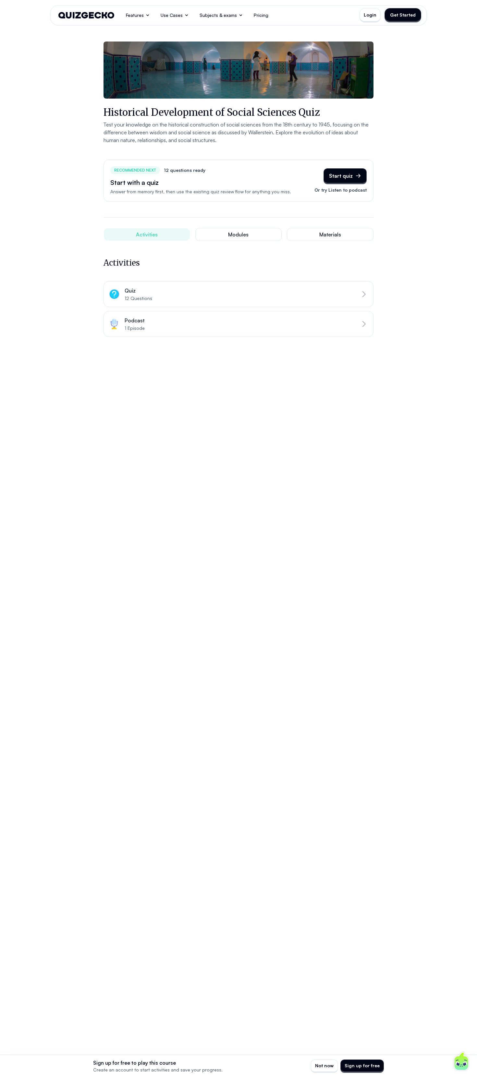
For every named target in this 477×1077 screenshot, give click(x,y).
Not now (324, 1065)
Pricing (261, 15)
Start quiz (341, 176)
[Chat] (461, 1061)
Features (135, 15)
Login (370, 15)
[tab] (147, 234)
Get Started (403, 15)
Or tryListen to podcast (340, 190)
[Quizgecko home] (86, 15)
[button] (238, 294)
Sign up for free (362, 1065)
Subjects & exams (218, 15)
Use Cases (172, 15)
